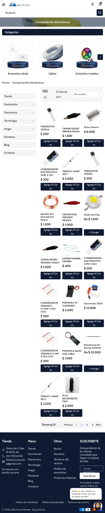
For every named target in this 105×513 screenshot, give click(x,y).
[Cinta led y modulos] (87, 54)
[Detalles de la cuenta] (93, 4)
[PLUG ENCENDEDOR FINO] (71, 384)
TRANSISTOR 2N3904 (47, 128)
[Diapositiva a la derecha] (100, 57)
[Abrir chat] (98, 506)
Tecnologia (34, 464)
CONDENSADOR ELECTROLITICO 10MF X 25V (49, 172)
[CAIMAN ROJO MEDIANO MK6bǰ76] (71, 202)
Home (5, 82)
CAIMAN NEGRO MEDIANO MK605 (50, 261)
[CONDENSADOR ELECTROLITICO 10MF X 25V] (50, 158)
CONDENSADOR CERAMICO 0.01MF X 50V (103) (49, 307)
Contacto (33, 486)
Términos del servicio (61, 461)
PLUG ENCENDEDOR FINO (70, 398)
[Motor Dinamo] (93, 115)
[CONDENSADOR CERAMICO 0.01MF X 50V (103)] (50, 291)
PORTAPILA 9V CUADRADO (70, 304)
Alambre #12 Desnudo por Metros (47, 217)
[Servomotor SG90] (93, 291)
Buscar (57, 448)
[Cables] (52, 54)
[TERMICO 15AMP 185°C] (71, 159)
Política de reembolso (60, 470)
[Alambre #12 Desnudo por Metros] (50, 202)
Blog (30, 481)
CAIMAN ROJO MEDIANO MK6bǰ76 (69, 217)
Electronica (34, 459)
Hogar (31, 470)
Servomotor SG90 (93, 303)
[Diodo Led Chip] (93, 202)
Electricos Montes (21, 509)
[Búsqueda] (100, 12)
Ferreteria (33, 475)
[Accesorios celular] (18, 54)
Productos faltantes (65, 477)
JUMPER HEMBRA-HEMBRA (72, 260)
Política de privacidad (53, 502)
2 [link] (81, 424)
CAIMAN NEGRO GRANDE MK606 (71, 130)
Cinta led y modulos (87, 73)
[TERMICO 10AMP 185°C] (50, 384)
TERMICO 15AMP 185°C (71, 173)
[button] (5, 4)
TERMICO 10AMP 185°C (49, 398)
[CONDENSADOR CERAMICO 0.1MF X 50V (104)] (50, 339)
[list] (45, 97)
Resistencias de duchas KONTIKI (92, 346)
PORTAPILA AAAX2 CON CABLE (72, 352)
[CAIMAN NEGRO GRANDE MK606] (71, 116)
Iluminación (35, 454)
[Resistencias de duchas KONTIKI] (93, 336)
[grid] (45, 91)
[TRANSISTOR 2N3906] (93, 159)
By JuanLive (38, 509)
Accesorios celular (18, 73)
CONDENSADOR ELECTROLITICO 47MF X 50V (92, 261)
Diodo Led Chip (92, 214)
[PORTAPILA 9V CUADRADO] (71, 291)
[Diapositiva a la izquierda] (5, 57)
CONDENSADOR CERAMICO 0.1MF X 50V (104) (50, 353)
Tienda (32, 448)
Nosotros (59, 454)
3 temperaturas (94, 375)
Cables (52, 73)
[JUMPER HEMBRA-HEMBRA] (71, 247)
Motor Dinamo (91, 127)
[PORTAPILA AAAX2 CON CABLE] (71, 339)
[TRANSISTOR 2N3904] (50, 115)
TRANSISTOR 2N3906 (91, 172)
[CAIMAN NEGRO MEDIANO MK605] (50, 247)
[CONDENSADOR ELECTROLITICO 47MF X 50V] (93, 246)
